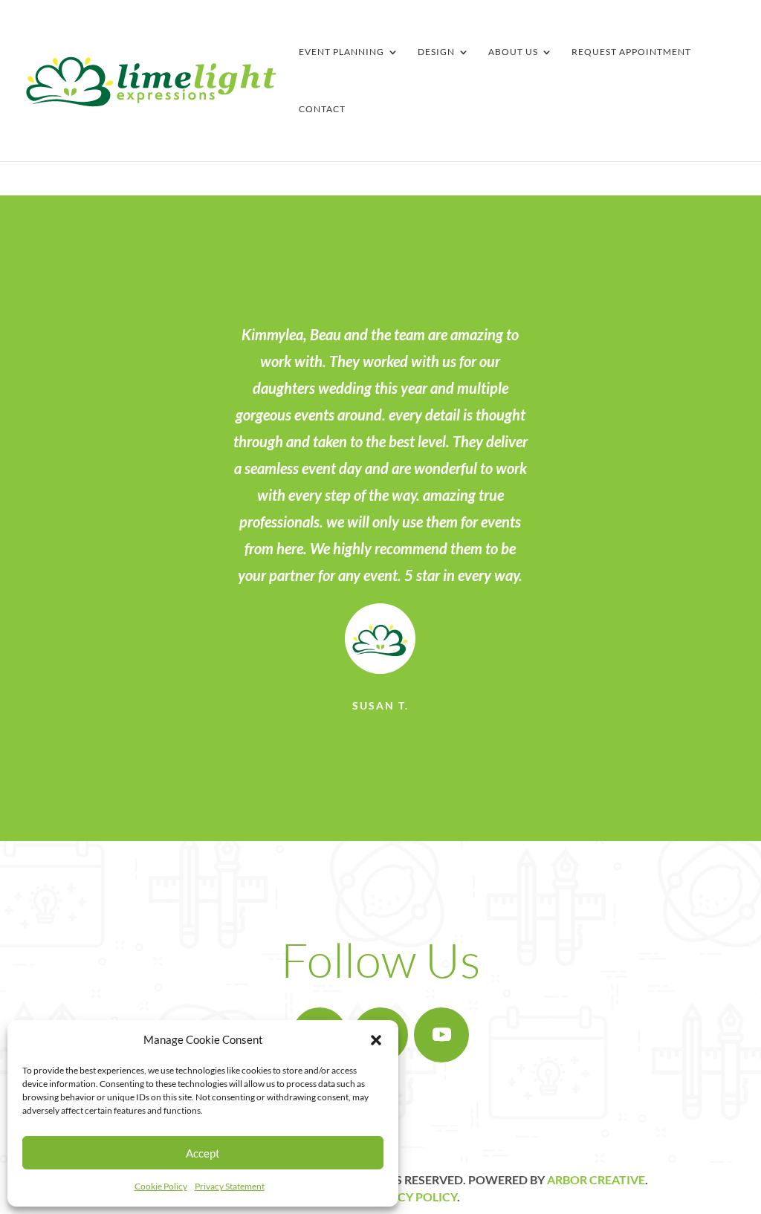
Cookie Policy (161, 1186)
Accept (203, 1153)
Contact (322, 109)
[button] (376, 1040)
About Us (513, 52)
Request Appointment (631, 52)
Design (436, 52)
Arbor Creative (596, 1179)
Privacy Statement (230, 1186)
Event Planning (341, 52)
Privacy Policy (410, 1196)
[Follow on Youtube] (441, 1034)
